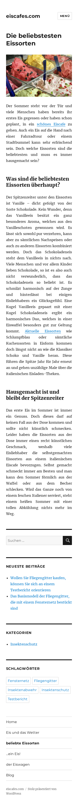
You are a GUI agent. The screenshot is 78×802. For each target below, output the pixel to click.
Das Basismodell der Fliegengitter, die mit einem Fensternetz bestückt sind (41, 602)
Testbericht (18, 699)
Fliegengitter (45, 681)
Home (11, 722)
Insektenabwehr (22, 690)
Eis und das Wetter (22, 732)
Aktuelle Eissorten (43, 331)
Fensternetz (18, 681)
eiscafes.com (23, 16)
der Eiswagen (18, 764)
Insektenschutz (23, 644)
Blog (10, 775)
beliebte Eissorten (22, 743)
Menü (65, 16)
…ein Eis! (13, 754)
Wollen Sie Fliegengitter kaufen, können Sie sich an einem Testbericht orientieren (38, 584)
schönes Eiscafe (51, 124)
